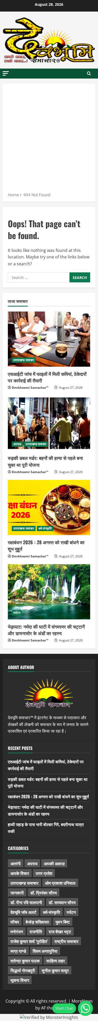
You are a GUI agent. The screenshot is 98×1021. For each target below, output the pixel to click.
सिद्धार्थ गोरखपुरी (22, 970)
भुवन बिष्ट (62, 922)
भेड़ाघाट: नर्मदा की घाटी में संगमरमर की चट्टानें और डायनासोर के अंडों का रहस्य (46, 629)
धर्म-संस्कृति (45, 528)
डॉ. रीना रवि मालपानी (26, 902)
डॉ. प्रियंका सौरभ (43, 892)
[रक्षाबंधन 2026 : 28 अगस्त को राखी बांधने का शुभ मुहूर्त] (49, 507)
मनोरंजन (16, 931)
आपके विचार (19, 873)
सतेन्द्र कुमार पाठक (25, 960)
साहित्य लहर (55, 960)
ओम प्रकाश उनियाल (60, 883)
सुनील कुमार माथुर (55, 970)
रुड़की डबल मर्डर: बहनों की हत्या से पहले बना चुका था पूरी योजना (45, 461)
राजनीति (36, 931)
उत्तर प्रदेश (44, 873)
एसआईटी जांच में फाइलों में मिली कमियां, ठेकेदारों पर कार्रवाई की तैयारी (47, 377)
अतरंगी (15, 863)
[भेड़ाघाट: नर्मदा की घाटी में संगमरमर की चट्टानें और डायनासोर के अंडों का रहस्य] (49, 591)
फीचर (14, 922)
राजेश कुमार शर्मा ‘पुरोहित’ (29, 941)
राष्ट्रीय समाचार (66, 941)
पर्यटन (16, 612)
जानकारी (17, 892)
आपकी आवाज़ (54, 863)
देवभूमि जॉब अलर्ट (23, 912)
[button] (6, 73)
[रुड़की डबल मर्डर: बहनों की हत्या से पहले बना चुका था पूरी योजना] (49, 423)
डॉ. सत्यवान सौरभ (62, 902)
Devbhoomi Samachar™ (30, 387)
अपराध (17, 444)
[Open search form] (89, 74)
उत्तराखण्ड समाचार (23, 360)
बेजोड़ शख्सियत (37, 922)
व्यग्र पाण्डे (18, 951)
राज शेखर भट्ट (60, 931)
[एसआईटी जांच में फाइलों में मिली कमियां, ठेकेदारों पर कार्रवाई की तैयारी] (49, 339)
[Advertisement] (49, 139)
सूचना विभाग (19, 980)
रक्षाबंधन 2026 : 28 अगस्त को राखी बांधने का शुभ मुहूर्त (46, 545)
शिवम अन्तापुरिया (45, 951)
